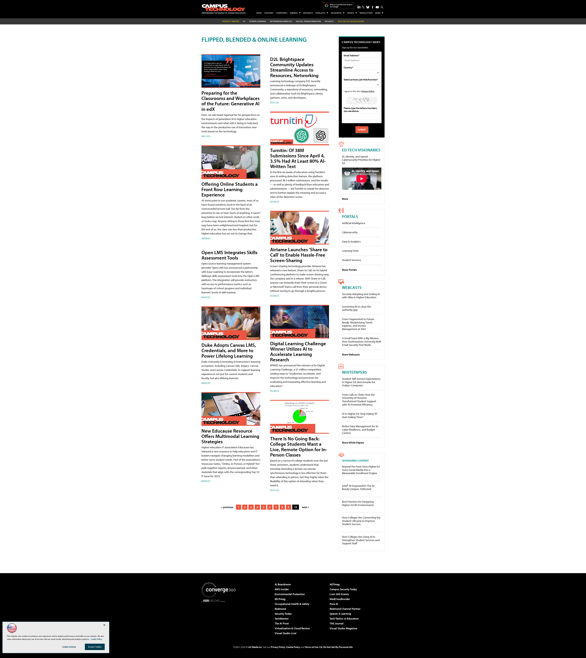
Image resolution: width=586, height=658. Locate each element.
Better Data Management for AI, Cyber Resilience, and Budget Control (360, 429)
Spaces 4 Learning (340, 613)
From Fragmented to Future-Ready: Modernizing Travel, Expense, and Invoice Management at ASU (358, 324)
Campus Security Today (343, 589)
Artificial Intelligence (353, 223)
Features (268, 13)
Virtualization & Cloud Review (292, 628)
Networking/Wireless (281, 21)
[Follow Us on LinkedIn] (358, 6)
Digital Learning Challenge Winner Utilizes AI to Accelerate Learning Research (298, 351)
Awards (294, 13)
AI (244, 21)
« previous (227, 507)
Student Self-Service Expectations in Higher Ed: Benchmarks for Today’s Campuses (361, 382)
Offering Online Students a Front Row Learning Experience (229, 189)
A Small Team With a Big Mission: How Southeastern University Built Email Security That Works (361, 341)
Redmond (280, 609)
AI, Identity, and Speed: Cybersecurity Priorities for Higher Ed (361, 160)
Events (350, 13)
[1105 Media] (219, 617)
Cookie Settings (69, 646)
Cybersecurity (349, 232)
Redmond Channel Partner (345, 609)
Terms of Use (311, 647)
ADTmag (335, 584)
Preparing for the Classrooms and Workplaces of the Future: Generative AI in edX (230, 101)
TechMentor (282, 618)
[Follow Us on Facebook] (372, 7)
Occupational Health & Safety (292, 604)
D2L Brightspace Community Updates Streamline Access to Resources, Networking (294, 67)
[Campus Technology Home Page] (223, 9)
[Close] (104, 625)
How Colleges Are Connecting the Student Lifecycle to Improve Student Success (361, 521)
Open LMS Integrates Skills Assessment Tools (229, 255)
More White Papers (353, 442)
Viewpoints (281, 13)
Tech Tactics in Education (344, 618)
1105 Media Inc (254, 647)
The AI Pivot (282, 623)
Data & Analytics (351, 241)
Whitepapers (354, 372)
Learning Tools (350, 250)
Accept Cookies (95, 646)
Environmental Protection (290, 594)
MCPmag (280, 599)
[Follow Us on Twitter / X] (363, 7)
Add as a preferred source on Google (341, 5)
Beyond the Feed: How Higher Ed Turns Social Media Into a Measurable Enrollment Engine (361, 470)
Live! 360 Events (339, 594)
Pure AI (334, 604)
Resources (336, 13)
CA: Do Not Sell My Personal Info (336, 647)
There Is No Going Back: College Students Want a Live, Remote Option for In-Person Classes (298, 446)
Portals (350, 216)
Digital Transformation (308, 21)
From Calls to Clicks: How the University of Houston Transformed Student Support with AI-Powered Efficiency (359, 399)
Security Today (283, 613)
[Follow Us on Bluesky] (367, 7)
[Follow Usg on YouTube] (377, 7)
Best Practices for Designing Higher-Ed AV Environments (358, 503)
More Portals (349, 270)
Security (329, 21)
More (378, 13)
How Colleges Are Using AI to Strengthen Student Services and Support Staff (361, 540)
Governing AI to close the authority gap (356, 308)
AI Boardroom (283, 584)
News (259, 13)
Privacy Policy (368, 91)
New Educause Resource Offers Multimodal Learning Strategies (230, 436)
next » (305, 507)
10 (295, 507)
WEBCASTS (352, 287)
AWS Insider (282, 589)
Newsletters (366, 13)
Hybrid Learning (257, 21)
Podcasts (320, 13)
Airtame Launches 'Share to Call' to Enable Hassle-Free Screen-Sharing (298, 254)
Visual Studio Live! (286, 633)
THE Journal (337, 623)
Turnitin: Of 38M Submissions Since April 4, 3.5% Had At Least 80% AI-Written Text (298, 158)
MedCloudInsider (340, 599)
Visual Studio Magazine (343, 628)
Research (308, 13)
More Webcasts (351, 354)
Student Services (351, 260)
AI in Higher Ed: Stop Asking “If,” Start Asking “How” (359, 415)
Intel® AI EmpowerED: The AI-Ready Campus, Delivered (358, 487)
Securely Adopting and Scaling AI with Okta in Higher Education (361, 295)
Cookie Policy (293, 647)
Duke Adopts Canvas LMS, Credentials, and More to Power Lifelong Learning (228, 350)
